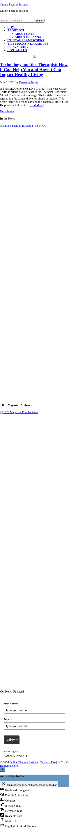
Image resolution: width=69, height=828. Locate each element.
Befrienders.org (9, 765)
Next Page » (7, 111)
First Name (11, 703)
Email (8, 719)
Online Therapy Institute (14, 4)
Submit (12, 739)
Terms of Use (48, 762)
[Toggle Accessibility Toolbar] (2, 769)
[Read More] (36, 105)
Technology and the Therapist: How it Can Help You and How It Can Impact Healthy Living (34, 69)
